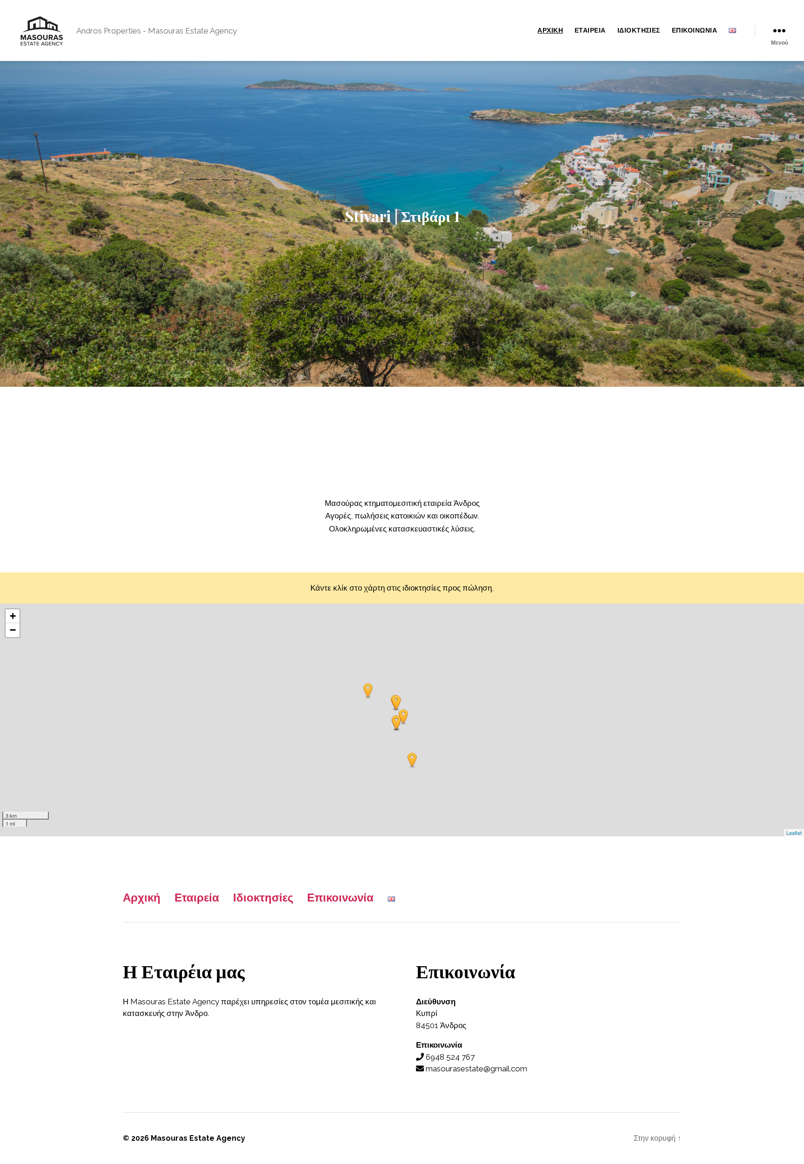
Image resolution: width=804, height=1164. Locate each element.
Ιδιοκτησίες (638, 30)
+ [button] (13, 616)
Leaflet (794, 832)
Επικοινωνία (694, 30)
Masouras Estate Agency (198, 1138)
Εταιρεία (590, 30)
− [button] (13, 630)
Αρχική (550, 30)
